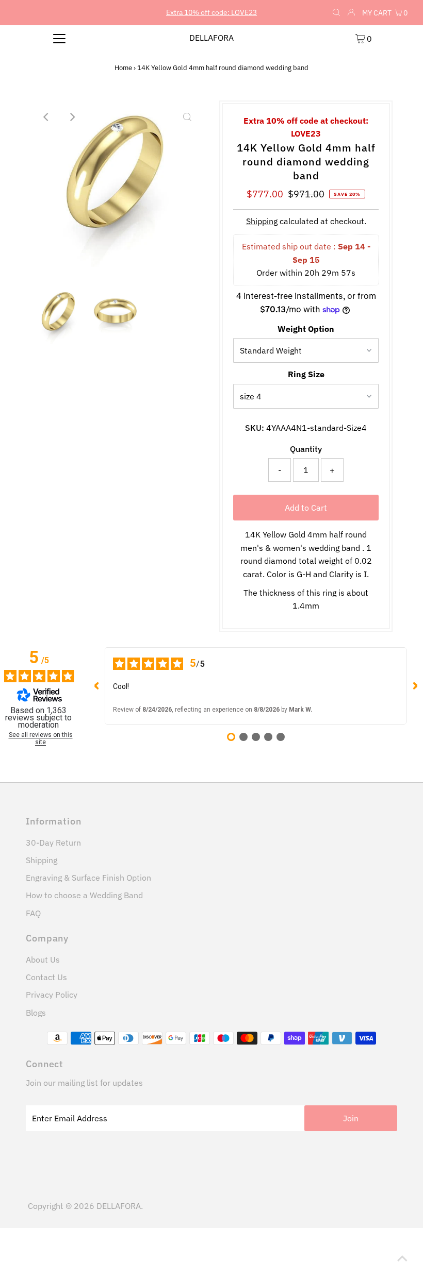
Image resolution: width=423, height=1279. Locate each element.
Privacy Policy (51, 994)
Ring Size (306, 374)
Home (123, 67)
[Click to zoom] (187, 117)
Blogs (36, 1012)
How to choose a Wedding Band (84, 895)
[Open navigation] (59, 38)
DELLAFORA (211, 37)
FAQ (33, 913)
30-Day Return (53, 842)
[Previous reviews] (96, 686)
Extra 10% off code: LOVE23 (211, 12)
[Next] (72, 117)
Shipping (262, 221)
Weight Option (306, 329)
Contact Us (46, 977)
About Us (43, 959)
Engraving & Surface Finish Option (88, 877)
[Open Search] (336, 13)
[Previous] (47, 117)
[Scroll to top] (402, 1258)
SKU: (254, 428)
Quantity (306, 449)
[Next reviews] (415, 686)
